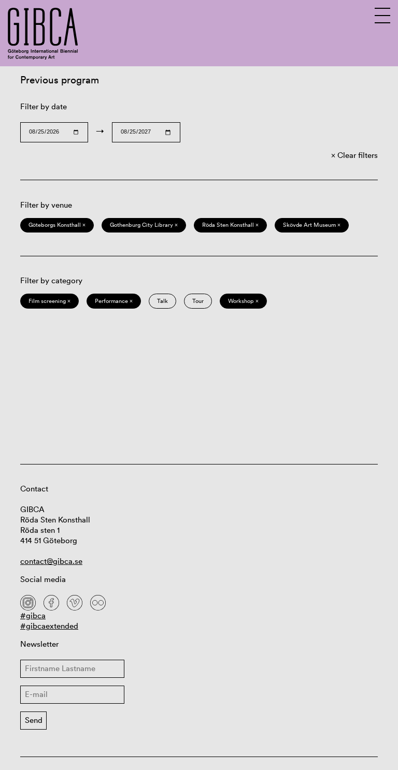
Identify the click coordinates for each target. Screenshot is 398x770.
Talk (162, 300)
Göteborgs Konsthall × (57, 224)
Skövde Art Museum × (311, 224)
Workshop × (243, 300)
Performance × (114, 300)
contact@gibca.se (51, 561)
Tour (198, 300)
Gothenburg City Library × (144, 224)
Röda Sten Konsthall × (230, 224)
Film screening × (49, 300)
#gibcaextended (49, 626)
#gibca (33, 615)
